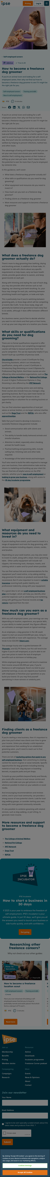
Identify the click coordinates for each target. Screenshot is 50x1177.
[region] (25, 1163)
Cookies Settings (25, 1165)
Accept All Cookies (25, 1172)
